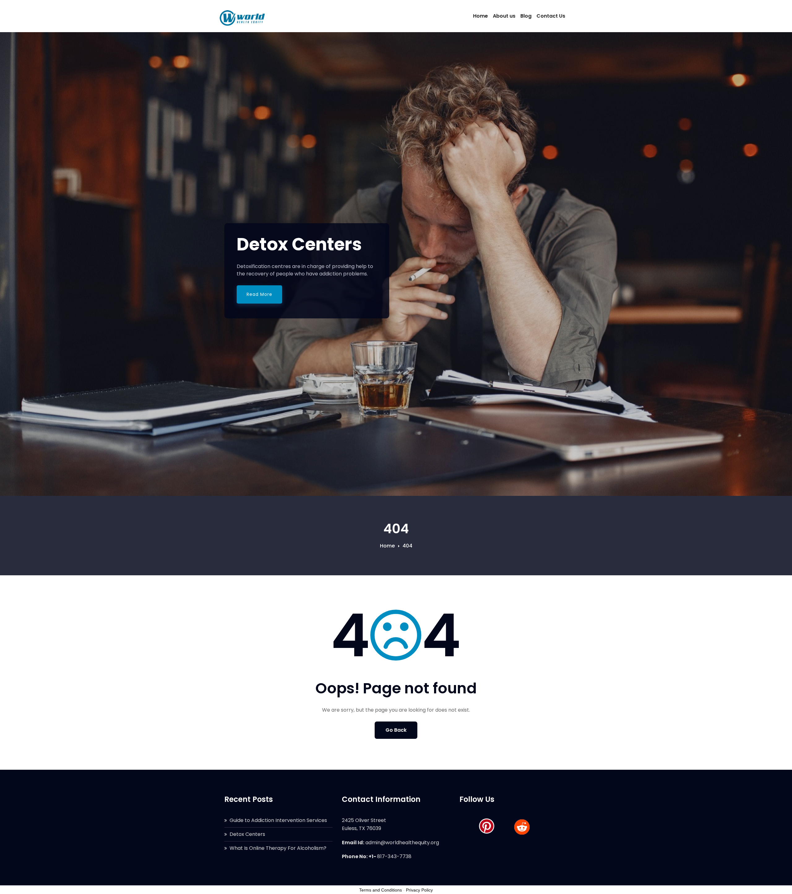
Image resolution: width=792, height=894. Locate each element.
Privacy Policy (419, 890)
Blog (526, 15)
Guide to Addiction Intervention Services (278, 820)
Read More (259, 294)
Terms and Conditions (380, 890)
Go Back (396, 730)
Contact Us (550, 15)
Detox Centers (247, 834)
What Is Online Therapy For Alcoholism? (278, 848)
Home (480, 15)
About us (504, 15)
